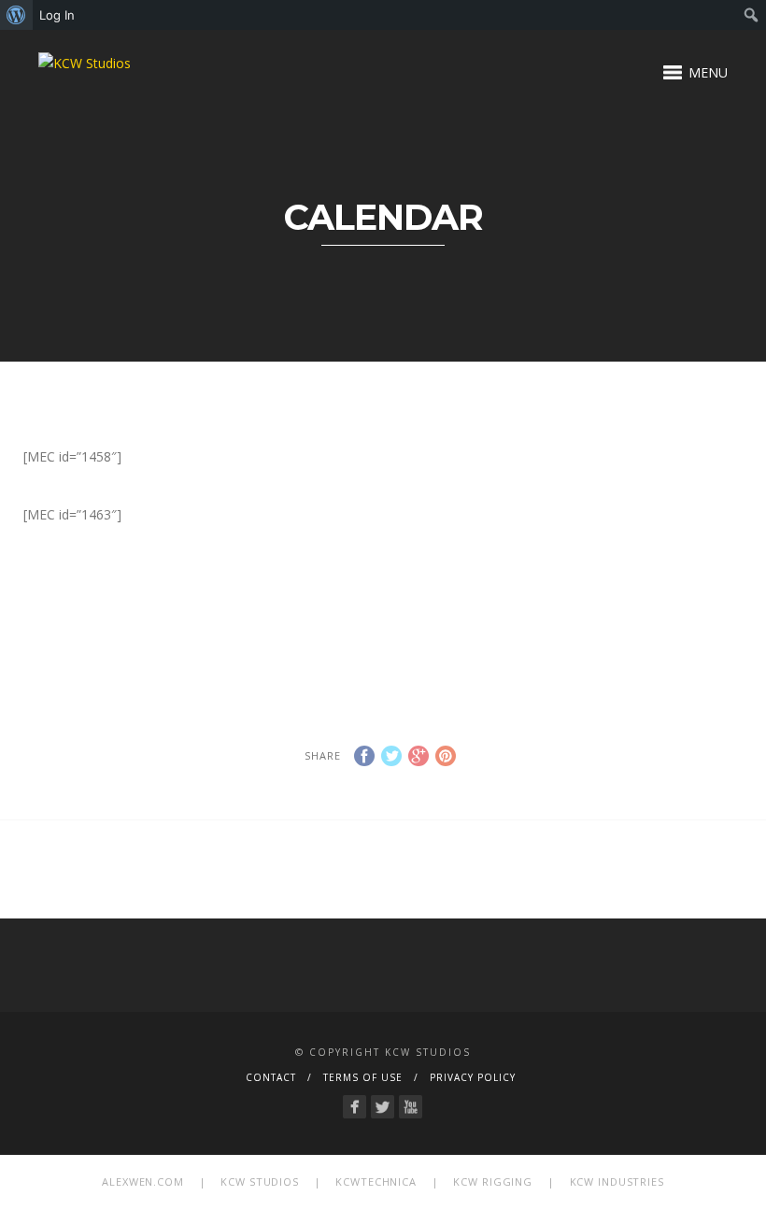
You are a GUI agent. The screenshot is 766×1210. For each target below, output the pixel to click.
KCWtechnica (376, 1181)
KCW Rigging (492, 1181)
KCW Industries (617, 1181)
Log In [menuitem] (57, 14)
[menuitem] (16, 15)
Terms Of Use (363, 1077)
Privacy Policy (473, 1077)
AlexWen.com (143, 1181)
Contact (271, 1077)
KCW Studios (259, 1181)
